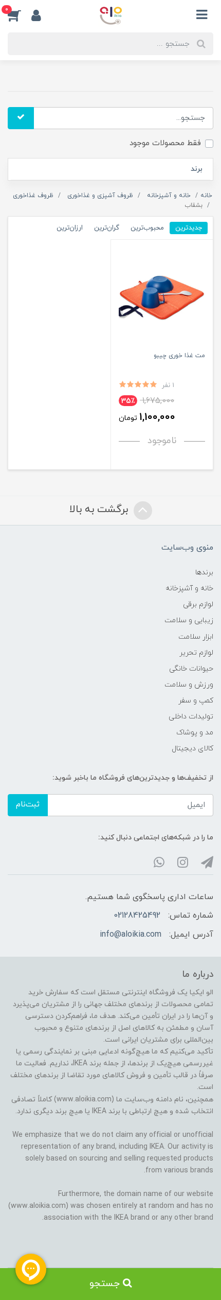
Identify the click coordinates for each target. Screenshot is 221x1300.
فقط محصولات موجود (165, 143)
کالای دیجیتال (192, 748)
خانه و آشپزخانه (189, 588)
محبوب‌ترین (147, 228)
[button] (19, 15)
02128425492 (137, 915)
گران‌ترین (106, 228)
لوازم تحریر (196, 653)
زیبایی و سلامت (188, 620)
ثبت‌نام (28, 804)
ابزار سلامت (195, 637)
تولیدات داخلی (191, 717)
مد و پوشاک (194, 732)
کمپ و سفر (195, 701)
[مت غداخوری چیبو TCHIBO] (162, 297)
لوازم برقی (198, 604)
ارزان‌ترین (70, 228)
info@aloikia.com (130, 934)
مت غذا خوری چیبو (179, 356)
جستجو (106, 1284)
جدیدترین (188, 228)
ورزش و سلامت (188, 685)
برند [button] (196, 169)
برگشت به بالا (100, 509)
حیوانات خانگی (191, 669)
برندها (204, 572)
